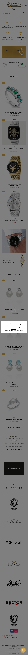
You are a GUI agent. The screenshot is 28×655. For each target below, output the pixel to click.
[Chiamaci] (23, 650)
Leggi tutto (20, 330)
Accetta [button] (14, 330)
